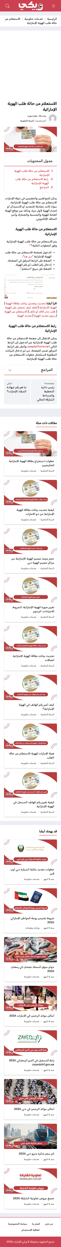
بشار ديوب (32, 115)
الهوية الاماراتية (48, 307)
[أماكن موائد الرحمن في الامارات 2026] (30, 1006)
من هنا (28, 256)
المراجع (46, 187)
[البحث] (7, 6)
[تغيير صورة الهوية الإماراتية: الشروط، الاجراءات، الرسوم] (30, 599)
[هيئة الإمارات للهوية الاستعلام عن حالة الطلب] (30, 746)
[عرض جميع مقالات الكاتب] (52, 118)
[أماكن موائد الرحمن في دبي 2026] (30, 1099)
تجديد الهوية (24, 315)
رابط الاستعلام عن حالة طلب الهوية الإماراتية (34, 181)
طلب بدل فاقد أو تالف (42, 311)
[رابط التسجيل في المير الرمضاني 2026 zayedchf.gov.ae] (30, 1052)
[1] (31, 245)
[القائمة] (53, 6)
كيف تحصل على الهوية (18, 307)
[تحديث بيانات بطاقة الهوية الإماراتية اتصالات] (30, 648)
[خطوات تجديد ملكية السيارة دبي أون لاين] (30, 862)
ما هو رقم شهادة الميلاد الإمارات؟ (16, 389)
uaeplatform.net (38, 346)
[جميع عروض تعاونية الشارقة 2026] (30, 1188)
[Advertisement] (30, 67)
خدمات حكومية (33, 18)
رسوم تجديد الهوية (45, 315)
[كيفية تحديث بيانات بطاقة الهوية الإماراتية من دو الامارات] (30, 502)
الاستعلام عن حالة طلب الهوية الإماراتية (33, 173)
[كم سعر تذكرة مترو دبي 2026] (30, 1144)
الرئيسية (52, 18)
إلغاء (35, 307)
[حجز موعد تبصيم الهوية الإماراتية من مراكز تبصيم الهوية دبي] (30, 551)
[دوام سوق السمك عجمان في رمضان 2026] (30, 959)
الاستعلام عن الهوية (15, 311)
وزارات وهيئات (32, 928)
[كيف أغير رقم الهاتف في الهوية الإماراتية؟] (30, 697)
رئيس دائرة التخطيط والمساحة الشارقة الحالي (45, 393)
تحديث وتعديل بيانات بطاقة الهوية (25, 303)
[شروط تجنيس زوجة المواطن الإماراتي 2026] (30, 910)
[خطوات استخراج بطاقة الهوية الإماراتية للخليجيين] (30, 453)
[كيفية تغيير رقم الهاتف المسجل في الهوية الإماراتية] (30, 794)
